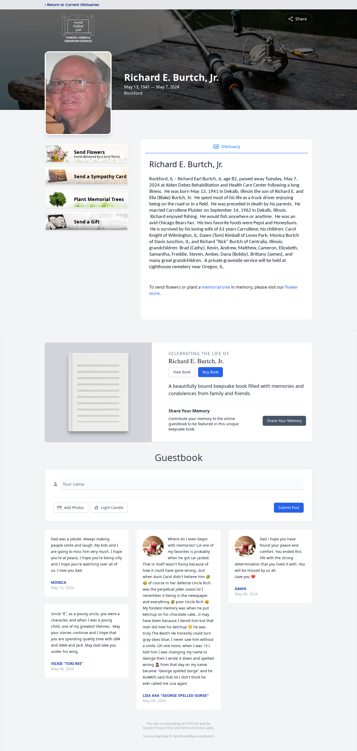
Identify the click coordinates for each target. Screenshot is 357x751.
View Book (182, 371)
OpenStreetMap (184, 736)
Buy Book (210, 371)
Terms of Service (193, 728)
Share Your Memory (284, 420)
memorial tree (216, 287)
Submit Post (288, 507)
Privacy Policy (164, 728)
